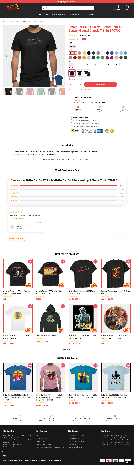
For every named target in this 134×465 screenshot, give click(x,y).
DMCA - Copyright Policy (44, 444)
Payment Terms (74, 438)
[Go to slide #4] (41, 91)
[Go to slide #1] (8, 91)
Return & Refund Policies (77, 441)
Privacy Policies (41, 441)
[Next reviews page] (124, 239)
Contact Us (72, 444)
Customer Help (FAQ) (76, 447)
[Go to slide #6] (63, 91)
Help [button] (130, 462)
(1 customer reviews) (84, 35)
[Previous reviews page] (114, 239)
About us (39, 435)
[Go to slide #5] (52, 91)
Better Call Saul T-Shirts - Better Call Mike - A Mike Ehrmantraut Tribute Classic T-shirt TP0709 (49, 397)
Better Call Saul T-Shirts (36, 21)
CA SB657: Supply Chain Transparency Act (50, 447)
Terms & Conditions (42, 438)
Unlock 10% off (4, 456)
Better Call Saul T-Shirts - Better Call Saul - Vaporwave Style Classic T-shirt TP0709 (17, 397)
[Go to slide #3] (30, 91)
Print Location (73, 68)
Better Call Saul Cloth (18, 21)
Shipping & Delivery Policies (77, 435)
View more (67, 349)
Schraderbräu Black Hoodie (46, 336)
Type (70, 43)
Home (5, 21)
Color (70, 49)
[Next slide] (62, 56)
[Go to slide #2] (19, 91)
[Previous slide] (6, 56)
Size (70, 61)
